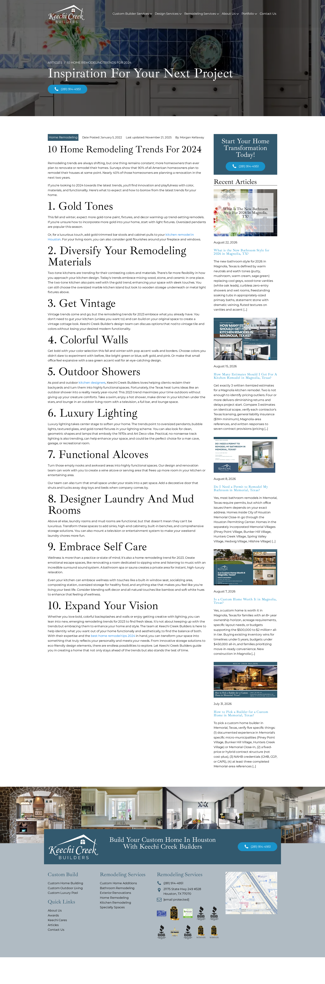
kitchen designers (92, 382)
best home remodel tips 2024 (113, 636)
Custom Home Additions (118, 883)
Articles (53, 925)
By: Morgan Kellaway (189, 137)
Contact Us (268, 13)
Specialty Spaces (112, 907)
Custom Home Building (65, 883)
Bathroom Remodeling (117, 888)
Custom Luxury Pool (63, 893)
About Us (229, 13)
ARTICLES (55, 62)
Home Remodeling (63, 137)
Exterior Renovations (115, 893)
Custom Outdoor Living (65, 888)
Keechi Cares (57, 920)
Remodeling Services (200, 13)
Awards (53, 915)
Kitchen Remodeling (115, 902)
